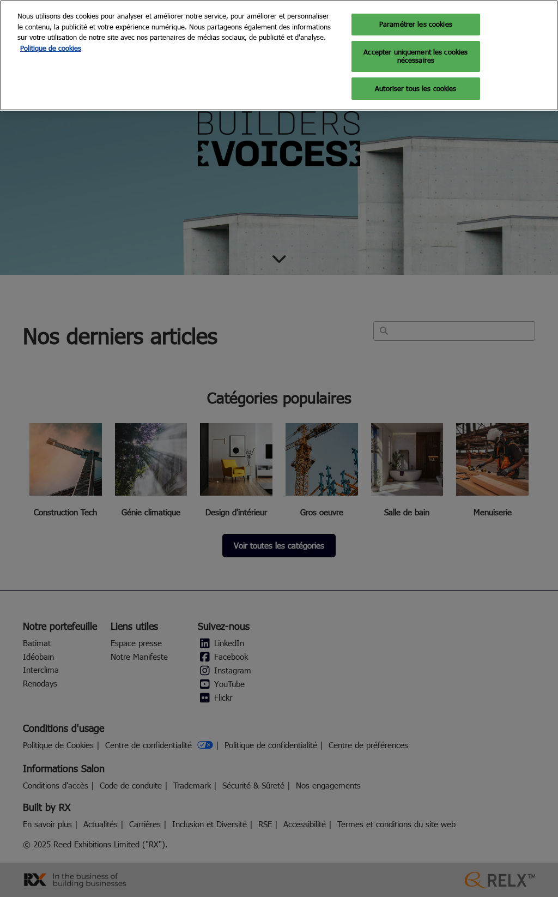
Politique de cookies (50, 48)
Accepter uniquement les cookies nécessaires (415, 56)
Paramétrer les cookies (415, 24)
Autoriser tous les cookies (415, 88)
